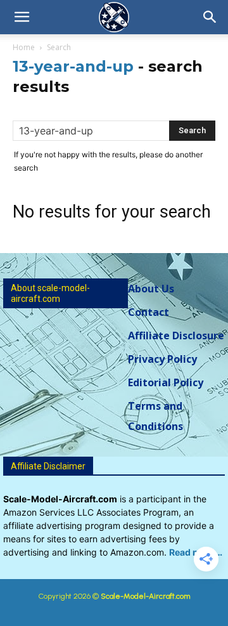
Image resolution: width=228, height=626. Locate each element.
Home (24, 47)
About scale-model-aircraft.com (50, 293)
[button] (21, 17)
